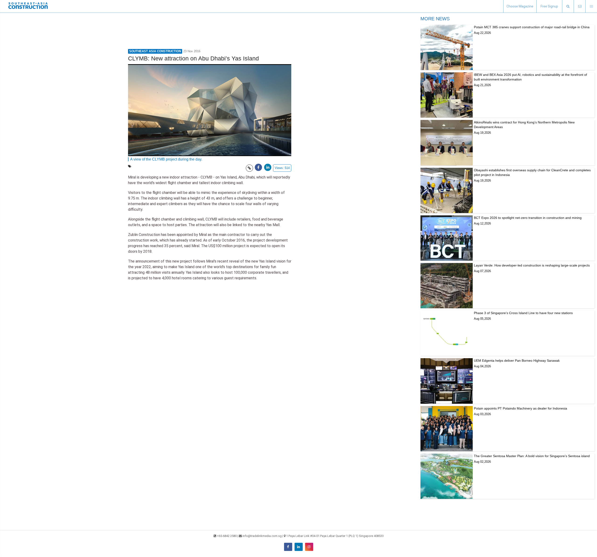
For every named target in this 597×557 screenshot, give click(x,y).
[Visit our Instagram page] (309, 547)
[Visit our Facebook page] (288, 547)
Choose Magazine (520, 6)
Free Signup (549, 6)
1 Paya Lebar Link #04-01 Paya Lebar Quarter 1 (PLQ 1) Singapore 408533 (335, 536)
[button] (568, 6)
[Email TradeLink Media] (579, 6)
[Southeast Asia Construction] (28, 6)
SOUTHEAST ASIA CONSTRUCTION (155, 51)
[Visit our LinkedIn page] (299, 547)
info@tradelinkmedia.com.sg (262, 536)
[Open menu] (591, 6)
